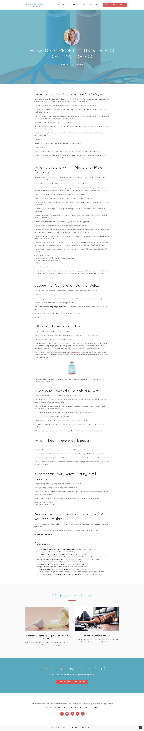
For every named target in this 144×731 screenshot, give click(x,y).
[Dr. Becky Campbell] (35, 4)
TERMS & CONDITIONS (53, 707)
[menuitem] (53, 5)
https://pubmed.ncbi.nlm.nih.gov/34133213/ (72, 574)
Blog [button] (74, 5)
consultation (46, 524)
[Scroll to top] (140, 727)
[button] (47, 619)
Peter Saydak (91, 727)
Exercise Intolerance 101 (97, 635)
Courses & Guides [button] (63, 5)
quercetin (49, 420)
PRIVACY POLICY (70, 707)
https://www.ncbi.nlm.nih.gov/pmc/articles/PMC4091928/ (54, 554)
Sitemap (77, 727)
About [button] (52, 5)
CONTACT (95, 707)
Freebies (83, 5)
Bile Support (75, 352)
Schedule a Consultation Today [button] (72, 681)
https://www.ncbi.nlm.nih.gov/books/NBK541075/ (52, 564)
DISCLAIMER (84, 707)
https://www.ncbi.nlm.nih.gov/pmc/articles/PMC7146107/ (64, 559)
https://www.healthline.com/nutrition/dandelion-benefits (54, 569)
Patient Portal (95, 5)
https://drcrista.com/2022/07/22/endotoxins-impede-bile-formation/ (58, 549)
